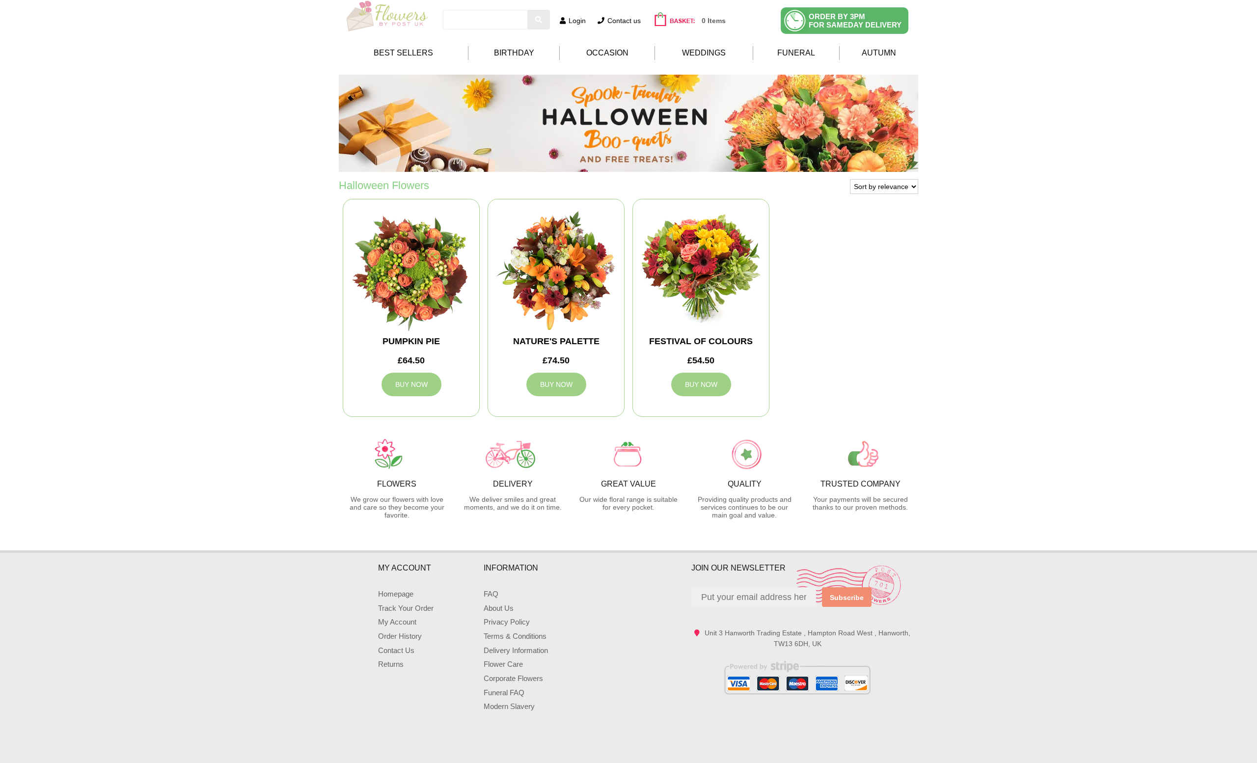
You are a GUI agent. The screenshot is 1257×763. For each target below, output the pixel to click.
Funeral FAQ (504, 692)
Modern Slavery (509, 706)
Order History (400, 636)
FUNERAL (796, 53)
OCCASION (607, 53)
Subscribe (847, 597)
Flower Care (503, 664)
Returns (391, 664)
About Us (499, 608)
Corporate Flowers (513, 678)
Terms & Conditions (515, 636)
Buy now (411, 384)
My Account (397, 622)
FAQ (491, 594)
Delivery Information (516, 650)
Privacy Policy (507, 622)
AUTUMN (879, 53)
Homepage (395, 594)
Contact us (624, 21)
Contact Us (396, 650)
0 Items (714, 21)
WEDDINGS (704, 53)
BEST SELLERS (403, 53)
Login (577, 21)
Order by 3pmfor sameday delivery (855, 20)
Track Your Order (406, 608)
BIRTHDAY (514, 53)
